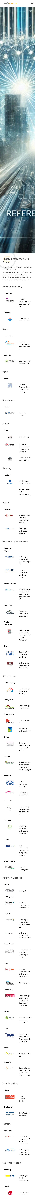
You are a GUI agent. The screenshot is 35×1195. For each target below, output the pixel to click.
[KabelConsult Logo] (9, 3)
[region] (17, 307)
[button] (32, 4)
